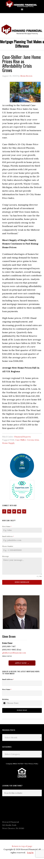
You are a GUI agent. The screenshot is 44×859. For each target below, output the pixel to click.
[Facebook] (4, 511)
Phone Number (7, 546)
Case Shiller (20, 440)
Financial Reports (22, 436)
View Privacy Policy (31, 764)
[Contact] (19, 511)
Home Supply (8, 443)
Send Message (22, 582)
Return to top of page (22, 846)
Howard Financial (22, 4)
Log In (30, 852)
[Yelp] (24, 511)
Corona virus (33, 440)
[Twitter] (14, 511)
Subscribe (22, 710)
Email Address (8, 536)
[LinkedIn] (9, 511)
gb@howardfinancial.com (14, 652)
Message (5, 556)
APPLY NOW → (22, 663)
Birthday (5, 699)
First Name (6, 526)
